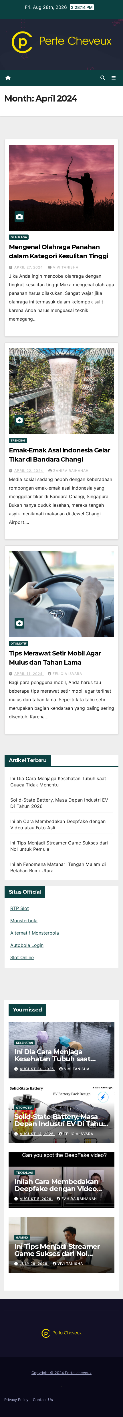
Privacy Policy (16, 1399)
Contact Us (43, 1399)
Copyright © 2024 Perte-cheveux (61, 1372)
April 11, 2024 (29, 673)
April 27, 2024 (29, 267)
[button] (102, 78)
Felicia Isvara (67, 673)
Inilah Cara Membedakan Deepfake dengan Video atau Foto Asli (56, 1188)
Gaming (22, 1237)
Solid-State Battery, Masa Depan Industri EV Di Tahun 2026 (61, 1123)
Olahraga (19, 237)
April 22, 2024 (29, 470)
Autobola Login (26, 945)
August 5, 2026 (36, 1199)
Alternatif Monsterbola (34, 933)
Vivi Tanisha (65, 267)
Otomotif (19, 643)
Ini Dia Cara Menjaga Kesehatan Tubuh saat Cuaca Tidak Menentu (52, 1059)
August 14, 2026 (37, 1134)
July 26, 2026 (34, 1263)
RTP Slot (19, 908)
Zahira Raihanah (71, 470)
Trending (18, 440)
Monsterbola (23, 920)
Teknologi (24, 1172)
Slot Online (22, 957)
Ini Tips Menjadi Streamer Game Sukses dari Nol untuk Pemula (57, 1253)
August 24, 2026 (37, 1069)
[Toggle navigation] (114, 77)
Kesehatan (24, 1042)
